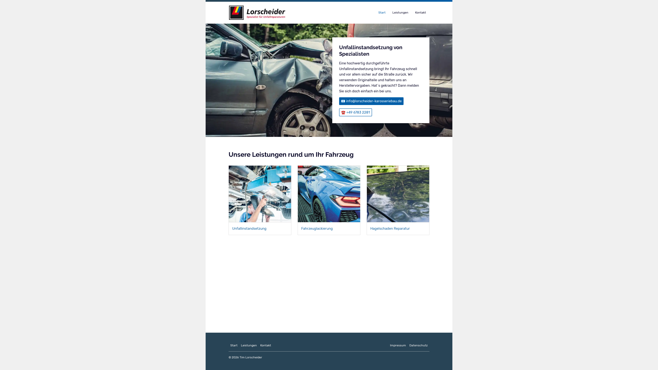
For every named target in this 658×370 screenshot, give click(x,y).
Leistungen (400, 12)
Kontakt (420, 12)
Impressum (398, 345)
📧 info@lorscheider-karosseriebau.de (371, 101)
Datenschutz (418, 345)
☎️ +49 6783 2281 (355, 112)
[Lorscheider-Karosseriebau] (279, 12)
